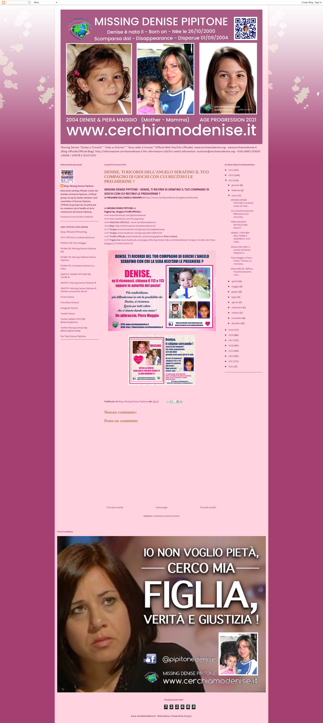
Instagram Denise (69, 308)
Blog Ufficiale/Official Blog (74, 232)
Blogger (188, 716)
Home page (162, 507)
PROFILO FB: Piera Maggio (73, 243)
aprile (234, 281)
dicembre (236, 323)
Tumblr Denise (68, 313)
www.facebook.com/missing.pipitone (144, 236)
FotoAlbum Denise (70, 302)
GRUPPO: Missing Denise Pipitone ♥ (78, 283)
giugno (235, 292)
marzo (234, 195)
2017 (231, 340)
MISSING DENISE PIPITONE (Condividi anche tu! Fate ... (242, 203)
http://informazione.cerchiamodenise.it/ (135, 226)
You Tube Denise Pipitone (73, 336)
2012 (231, 170)
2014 (231, 180)
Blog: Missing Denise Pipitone (79, 186)
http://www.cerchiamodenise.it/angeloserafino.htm (172, 198)
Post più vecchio (208, 507)
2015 (231, 330)
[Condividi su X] (174, 401)
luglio (234, 297)
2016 (231, 335)
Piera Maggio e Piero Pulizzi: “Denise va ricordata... (241, 261)
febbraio (236, 190)
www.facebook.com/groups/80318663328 (140, 233)
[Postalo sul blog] (171, 401)
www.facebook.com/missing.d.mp (127, 219)
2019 (231, 351)
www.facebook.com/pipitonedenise (128, 215)
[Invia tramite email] (168, 401)
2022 (231, 366)
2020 (231, 356)
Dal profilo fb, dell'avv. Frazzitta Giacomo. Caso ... (242, 272)
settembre (237, 307)
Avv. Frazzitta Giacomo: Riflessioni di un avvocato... (242, 214)
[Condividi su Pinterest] (181, 401)
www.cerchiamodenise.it (143, 222)
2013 (231, 175)
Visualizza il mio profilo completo (77, 217)
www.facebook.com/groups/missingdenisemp (141, 229)
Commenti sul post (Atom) (166, 516)
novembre (236, 318)
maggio (235, 286)
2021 (231, 361)
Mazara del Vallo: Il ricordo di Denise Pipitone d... (240, 250)
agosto (235, 302)
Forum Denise (67, 297)
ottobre (235, 313)
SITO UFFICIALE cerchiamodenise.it (78, 237)
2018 (231, 345)
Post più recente (115, 507)
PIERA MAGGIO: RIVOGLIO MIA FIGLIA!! (239, 225)
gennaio (235, 185)
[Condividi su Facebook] (178, 401)
